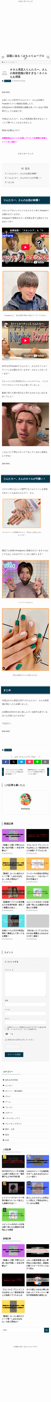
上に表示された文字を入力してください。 (20, 1040)
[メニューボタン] (3, 57)
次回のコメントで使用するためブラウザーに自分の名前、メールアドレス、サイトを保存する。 (26, 1028)
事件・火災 (9, 1129)
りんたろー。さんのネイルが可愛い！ (25, 178)
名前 (6, 1000)
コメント (9, 970)
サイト (7, 1019)
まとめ (11, 182)
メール (7, 1009)
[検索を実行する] (46, 1330)
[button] (5, 762)
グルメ (8, 1096)
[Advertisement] (25, 28)
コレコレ (9, 1107)
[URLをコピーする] (45, 762)
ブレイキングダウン (13, 1124)
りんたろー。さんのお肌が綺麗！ (23, 173)
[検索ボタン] (48, 57)
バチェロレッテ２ (12, 1118)
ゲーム (8, 1102)
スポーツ (9, 1113)
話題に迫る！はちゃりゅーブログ (25, 57)
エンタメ (7, 81)
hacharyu (25, 809)
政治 (7, 1135)
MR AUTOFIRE (11, 1080)
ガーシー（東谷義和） (14, 1091)
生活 (7, 1140)
